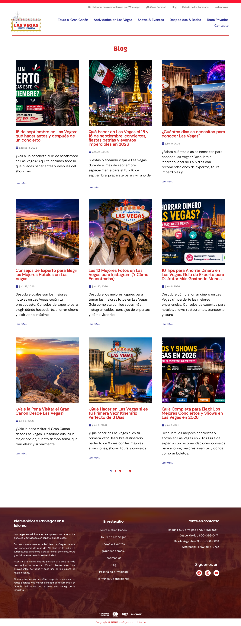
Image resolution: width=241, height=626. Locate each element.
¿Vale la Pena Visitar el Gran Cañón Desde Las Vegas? (42, 411)
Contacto (221, 26)
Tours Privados (218, 20)
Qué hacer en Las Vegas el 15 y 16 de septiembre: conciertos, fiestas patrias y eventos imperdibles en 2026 (118, 138)
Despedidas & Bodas (185, 20)
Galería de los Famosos (195, 7)
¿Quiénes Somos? (156, 7)
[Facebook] (199, 573)
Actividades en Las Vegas (113, 20)
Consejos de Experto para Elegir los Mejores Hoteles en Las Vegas (46, 274)
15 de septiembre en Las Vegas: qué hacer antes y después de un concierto (46, 136)
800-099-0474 (209, 535)
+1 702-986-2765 (207, 547)
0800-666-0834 (208, 541)
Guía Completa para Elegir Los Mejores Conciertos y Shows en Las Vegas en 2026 (192, 413)
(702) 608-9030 (208, 530)
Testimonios (221, 7)
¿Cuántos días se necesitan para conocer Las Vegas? (193, 134)
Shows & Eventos (151, 20)
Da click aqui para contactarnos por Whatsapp (114, 7)
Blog (174, 7)
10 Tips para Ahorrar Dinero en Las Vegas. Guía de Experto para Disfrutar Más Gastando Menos (193, 274)
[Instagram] (208, 573)
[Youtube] (216, 573)
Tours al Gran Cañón (73, 20)
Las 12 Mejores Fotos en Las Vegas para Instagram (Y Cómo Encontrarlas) (118, 274)
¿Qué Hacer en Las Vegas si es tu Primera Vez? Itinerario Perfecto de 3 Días (118, 413)
